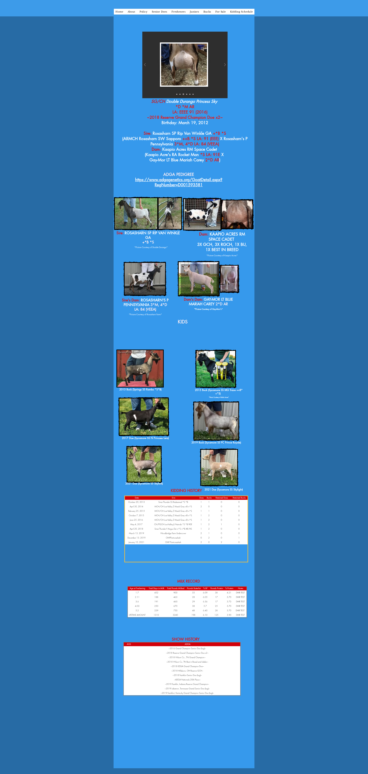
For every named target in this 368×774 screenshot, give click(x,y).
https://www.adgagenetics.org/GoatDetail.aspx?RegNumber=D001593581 (178, 182)
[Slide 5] (189, 94)
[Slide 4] (186, 94)
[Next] (225, 65)
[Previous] (145, 65)
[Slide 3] (183, 94)
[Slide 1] (176, 94)
